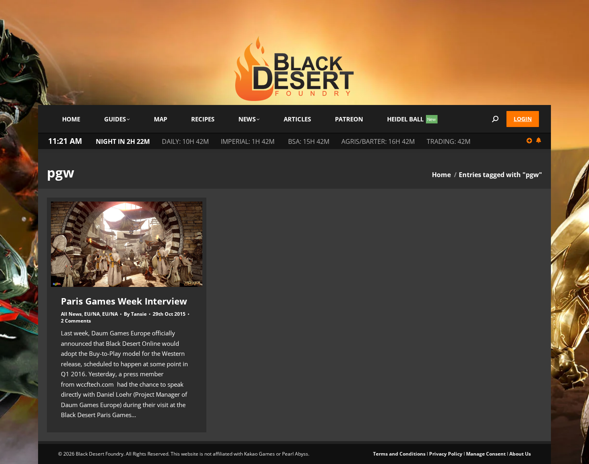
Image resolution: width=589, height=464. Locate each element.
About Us (520, 453)
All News (71, 314)
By (135, 314)
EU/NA (92, 314)
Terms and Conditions (399, 453)
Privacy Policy (445, 453)
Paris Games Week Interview (124, 301)
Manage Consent (486, 453)
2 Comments (76, 321)
